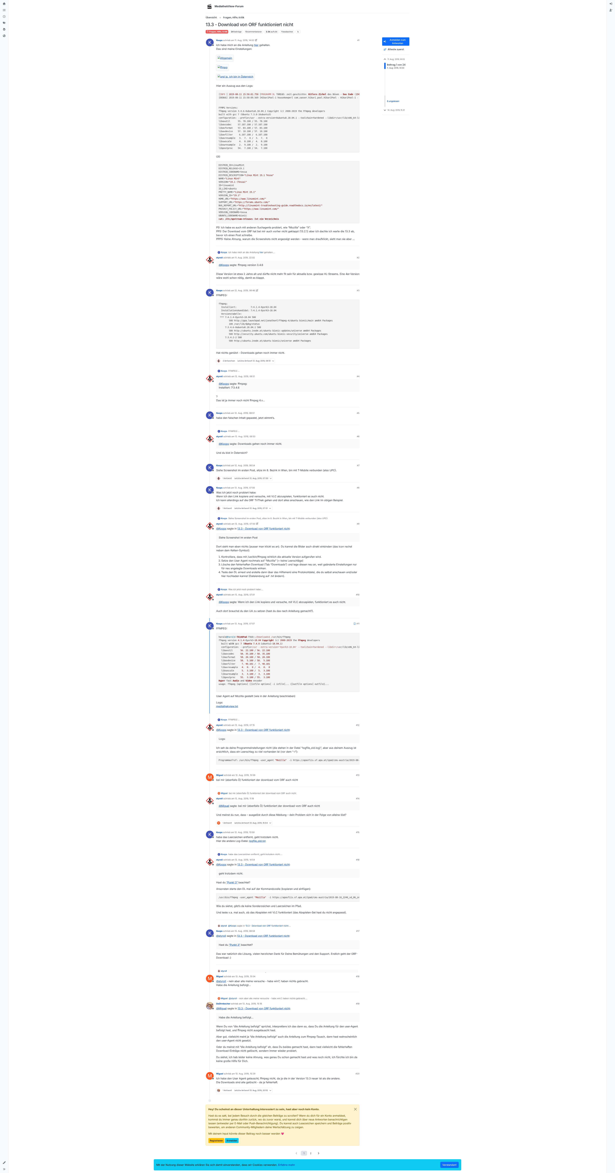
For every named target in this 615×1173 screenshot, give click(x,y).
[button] (4, 1162)
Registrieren (216, 1140)
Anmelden (231, 1140)
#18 (357, 976)
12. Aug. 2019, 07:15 (245, 725)
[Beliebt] (4, 29)
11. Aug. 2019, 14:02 (244, 40)
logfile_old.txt (257, 841)
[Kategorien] (4, 10)
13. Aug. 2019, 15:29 (245, 1073)
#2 (358, 257)
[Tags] (4, 23)
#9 (358, 523)
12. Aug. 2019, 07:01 (245, 594)
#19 (357, 1003)
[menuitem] (611, 3)
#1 (358, 40)
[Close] (355, 1109)
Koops (219, 40)
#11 (358, 623)
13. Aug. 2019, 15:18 (252, 1003)
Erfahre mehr (286, 1164)
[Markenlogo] (209, 6)
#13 (357, 775)
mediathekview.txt (227, 706)
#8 (358, 487)
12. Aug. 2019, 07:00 (245, 487)
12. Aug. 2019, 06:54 (245, 465)
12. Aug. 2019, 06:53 (245, 436)
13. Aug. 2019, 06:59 (245, 931)
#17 (357, 931)
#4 (358, 376)
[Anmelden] (611, 3)
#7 (358, 465)
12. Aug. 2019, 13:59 (244, 832)
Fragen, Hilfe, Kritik (218, 31)
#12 (357, 725)
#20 (357, 1073)
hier (256, 45)
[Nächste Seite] (319, 1153)
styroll (219, 257)
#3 (358, 290)
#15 (357, 832)
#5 (358, 413)
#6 (358, 436)
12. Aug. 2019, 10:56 (245, 775)
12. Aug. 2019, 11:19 (244, 798)
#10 (357, 594)
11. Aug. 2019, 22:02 (245, 257)
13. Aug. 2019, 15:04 (245, 976)
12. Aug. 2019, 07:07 (245, 623)
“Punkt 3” (232, 882)
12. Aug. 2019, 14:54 (245, 859)
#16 (357, 859)
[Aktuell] (4, 16)
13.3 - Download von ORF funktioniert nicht (263, 528)
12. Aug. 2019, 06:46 (245, 290)
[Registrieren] (611, 10)
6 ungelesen (393, 101)
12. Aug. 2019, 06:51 (245, 376)
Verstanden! (449, 1164)
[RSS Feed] (297, 31)
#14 (357, 798)
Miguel (219, 775)
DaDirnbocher (223, 1003)
